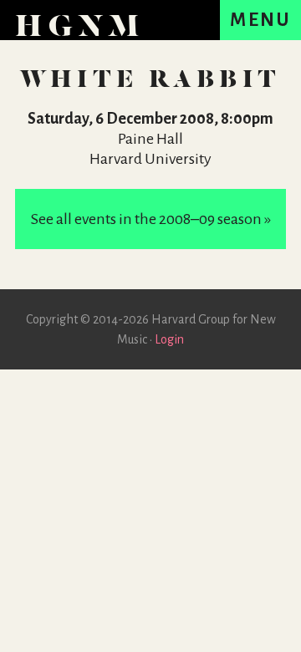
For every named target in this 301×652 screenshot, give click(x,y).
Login (169, 339)
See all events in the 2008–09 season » (151, 219)
